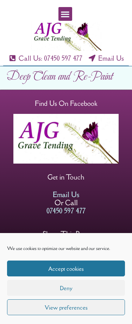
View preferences (66, 307)
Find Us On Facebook (66, 103)
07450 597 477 (66, 210)
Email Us (66, 194)
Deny (66, 288)
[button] (65, 14)
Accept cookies (66, 268)
